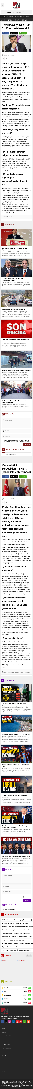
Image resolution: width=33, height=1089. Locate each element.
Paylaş (7, 33)
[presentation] (27, 955)
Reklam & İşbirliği (6, 1036)
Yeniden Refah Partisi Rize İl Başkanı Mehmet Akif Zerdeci (16, 672)
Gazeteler (4, 1064)
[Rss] (28, 1021)
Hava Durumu (5, 1052)
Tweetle (15, 33)
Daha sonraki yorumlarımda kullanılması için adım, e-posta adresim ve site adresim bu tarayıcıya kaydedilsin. (16, 441)
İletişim (4, 1032)
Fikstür (3, 1072)
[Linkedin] (13, 1021)
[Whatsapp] (24, 1021)
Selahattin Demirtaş (11, 217)
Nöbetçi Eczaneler (6, 1048)
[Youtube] (17, 1021)
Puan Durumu (5, 1068)
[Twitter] (6, 1021)
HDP (4, 217)
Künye (3, 1028)
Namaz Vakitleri (6, 1044)
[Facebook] (2, 1021)
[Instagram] (9, 1021)
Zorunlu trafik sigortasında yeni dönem (17, 16)
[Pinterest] (20, 1021)
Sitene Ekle (5, 1056)
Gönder (24, 33)
